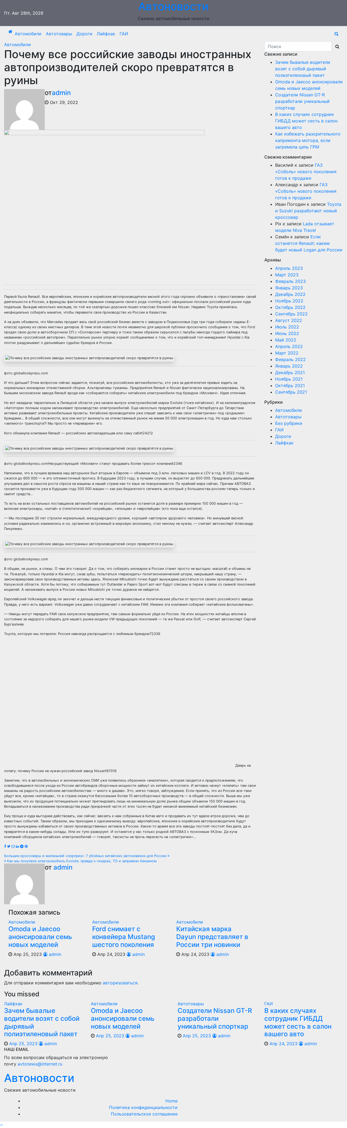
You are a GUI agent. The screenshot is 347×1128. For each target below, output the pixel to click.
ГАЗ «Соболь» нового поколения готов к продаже (305, 171)
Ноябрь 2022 (289, 301)
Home (171, 1101)
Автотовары (59, 33)
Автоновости (39, 1078)
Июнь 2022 (287, 333)
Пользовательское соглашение (144, 1114)
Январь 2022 (289, 366)
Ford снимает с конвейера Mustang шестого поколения (123, 937)
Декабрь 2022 (290, 294)
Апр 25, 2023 (23, 1043)
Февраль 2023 (290, 281)
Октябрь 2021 (290, 385)
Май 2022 (285, 340)
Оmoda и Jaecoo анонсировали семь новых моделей (40, 937)
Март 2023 (286, 274)
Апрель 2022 (289, 346)
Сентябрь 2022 (291, 314)
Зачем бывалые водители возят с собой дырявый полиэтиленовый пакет (302, 68)
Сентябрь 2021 (291, 392)
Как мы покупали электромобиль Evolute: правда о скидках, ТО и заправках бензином (81, 861)
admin (61, 93)
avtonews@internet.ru (40, 1064)
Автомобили (28, 33)
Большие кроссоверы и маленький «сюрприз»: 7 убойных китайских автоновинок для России (86, 856)
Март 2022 (286, 353)
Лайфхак (106, 33)
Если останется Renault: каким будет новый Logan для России (308, 243)
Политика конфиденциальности (143, 1107)
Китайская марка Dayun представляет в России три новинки (212, 937)
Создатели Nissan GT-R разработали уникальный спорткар (302, 101)
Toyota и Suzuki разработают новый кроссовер (308, 210)
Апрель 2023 (289, 268)
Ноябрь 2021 (289, 379)
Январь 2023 (289, 287)
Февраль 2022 (290, 359)
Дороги (84, 33)
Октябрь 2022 (290, 307)
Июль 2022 (287, 327)
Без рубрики (288, 423)
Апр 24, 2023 (283, 1043)
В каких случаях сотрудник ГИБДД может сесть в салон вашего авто (306, 121)
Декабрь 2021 (290, 372)
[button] (337, 33)
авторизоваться (120, 982)
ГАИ (124, 33)
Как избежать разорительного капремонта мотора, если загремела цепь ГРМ (307, 140)
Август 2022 (288, 320)
